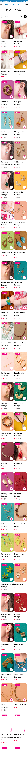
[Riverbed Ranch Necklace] (20, 512)
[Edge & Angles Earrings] (20, 361)
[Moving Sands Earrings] (20, 120)
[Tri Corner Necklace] (7, 512)
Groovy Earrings (6, 252)
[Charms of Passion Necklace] (20, 331)
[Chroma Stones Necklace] (7, 210)
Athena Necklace (20, 705)
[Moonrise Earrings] (20, 572)
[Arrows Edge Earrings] (20, 270)
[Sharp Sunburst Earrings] (20, 180)
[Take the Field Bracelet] (7, 662)
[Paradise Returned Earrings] (7, 572)
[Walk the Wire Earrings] (7, 602)
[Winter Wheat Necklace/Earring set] (7, 723)
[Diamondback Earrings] (7, 632)
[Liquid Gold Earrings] (7, 29)
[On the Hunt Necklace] (7, 542)
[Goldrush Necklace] (7, 692)
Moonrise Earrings (20, 584)
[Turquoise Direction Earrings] (7, 150)
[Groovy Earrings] (7, 240)
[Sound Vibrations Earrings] (7, 270)
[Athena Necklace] (20, 692)
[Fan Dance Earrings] (7, 391)
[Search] (25, 4)
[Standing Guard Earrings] (7, 481)
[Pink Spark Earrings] (20, 89)
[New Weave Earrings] (20, 391)
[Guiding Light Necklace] (7, 361)
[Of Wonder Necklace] (20, 421)
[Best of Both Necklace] (7, 451)
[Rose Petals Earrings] (20, 451)
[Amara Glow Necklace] (7, 59)
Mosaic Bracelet (19, 72)
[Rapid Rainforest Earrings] (20, 240)
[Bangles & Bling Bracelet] (7, 421)
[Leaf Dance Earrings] (7, 120)
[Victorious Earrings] (20, 481)
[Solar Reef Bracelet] (7, 300)
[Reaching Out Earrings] (20, 602)
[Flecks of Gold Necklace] (7, 331)
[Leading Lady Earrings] (20, 632)
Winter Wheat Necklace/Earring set (7, 737)
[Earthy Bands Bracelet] (7, 89)
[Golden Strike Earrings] (20, 150)
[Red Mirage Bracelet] (20, 29)
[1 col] (21, 16)
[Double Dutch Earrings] (20, 542)
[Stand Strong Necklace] (20, 662)
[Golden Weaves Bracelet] (20, 300)
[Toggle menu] (1, 4)
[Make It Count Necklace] (20, 723)
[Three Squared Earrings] (20, 210)
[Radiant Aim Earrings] (7, 180)
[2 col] (25, 16)
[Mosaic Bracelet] (20, 59)
